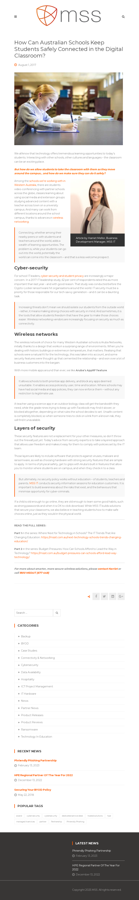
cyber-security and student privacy (62, 276)
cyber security (33, 816)
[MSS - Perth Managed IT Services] (70, 14)
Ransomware (29, 729)
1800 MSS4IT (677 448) (34, 572)
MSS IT (33, 483)
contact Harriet (108, 568)
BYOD (25, 643)
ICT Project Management (37, 686)
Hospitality (27, 679)
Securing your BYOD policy (32, 789)
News (24, 700)
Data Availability (31, 672)
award (19, 816)
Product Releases (32, 715)
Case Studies (29, 650)
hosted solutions (95, 816)
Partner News (29, 708)
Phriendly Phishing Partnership (35, 760)
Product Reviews (32, 722)
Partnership (56, 822)
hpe (109, 816)
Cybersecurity (29, 665)
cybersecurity (51, 816)
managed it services (25, 822)
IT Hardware (28, 693)
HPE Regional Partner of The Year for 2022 (43, 775)
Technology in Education (36, 736)
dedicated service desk (72, 816)
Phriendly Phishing (75, 822)
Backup (26, 636)
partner (42, 822)
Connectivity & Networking (38, 658)
